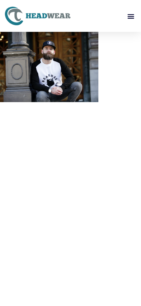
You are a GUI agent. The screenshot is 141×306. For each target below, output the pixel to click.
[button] (130, 16)
